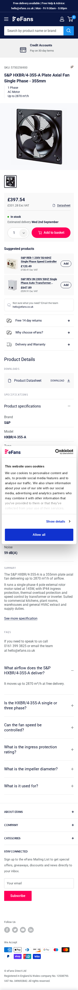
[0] (70, 19)
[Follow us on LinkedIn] (31, 930)
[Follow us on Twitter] (15, 930)
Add (66, 263)
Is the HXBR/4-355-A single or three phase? (30, 705)
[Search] (68, 30)
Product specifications (22, 406)
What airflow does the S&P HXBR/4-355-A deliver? (27, 670)
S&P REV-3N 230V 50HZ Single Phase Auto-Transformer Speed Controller (39, 281)
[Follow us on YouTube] (23, 930)
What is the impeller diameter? (31, 769)
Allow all (39, 534)
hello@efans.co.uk (23, 306)
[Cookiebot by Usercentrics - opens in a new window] (55, 451)
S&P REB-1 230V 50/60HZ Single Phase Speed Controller (39, 259)
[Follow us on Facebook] (7, 930)
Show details (55, 521)
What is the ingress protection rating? (30, 749)
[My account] (62, 19)
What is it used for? (21, 786)
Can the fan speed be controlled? (23, 727)
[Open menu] (6, 19)
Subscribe (17, 896)
